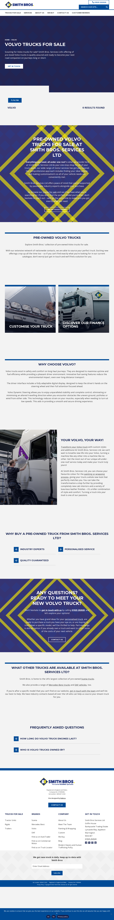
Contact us (57, 640)
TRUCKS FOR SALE (13, 13)
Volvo (34, 828)
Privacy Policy (40, 884)
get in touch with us (52, 610)
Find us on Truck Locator (42, 847)
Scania (34, 820)
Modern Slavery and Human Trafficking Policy (70, 846)
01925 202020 (100, 2)
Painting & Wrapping (67, 828)
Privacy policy (63, 917)
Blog (60, 841)
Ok (48, 917)
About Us (62, 820)
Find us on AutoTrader (41, 837)
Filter (16, 100)
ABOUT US (39, 13)
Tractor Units (10, 820)
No (54, 917)
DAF (33, 832)
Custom (61, 832)
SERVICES (28, 13)
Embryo (63, 798)
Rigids (7, 824)
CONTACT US (63, 13)
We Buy (61, 837)
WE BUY (50, 13)
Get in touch (14, 66)
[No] (111, 914)
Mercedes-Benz (38, 824)
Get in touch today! (57, 209)
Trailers (8, 828)
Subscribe (57, 873)
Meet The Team (65, 824)
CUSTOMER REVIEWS (81, 13)
